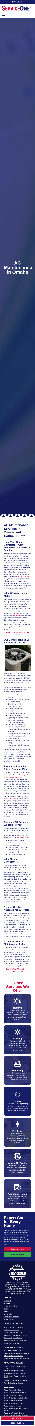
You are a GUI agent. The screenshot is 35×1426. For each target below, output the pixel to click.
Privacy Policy (9, 1319)
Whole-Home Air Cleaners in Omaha (17, 1358)
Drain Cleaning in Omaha (13, 1395)
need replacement (23, 837)
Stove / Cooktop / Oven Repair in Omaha (15, 1367)
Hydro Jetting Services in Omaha (15, 1398)
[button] (3, 14)
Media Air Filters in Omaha (13, 1356)
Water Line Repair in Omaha (14, 1413)
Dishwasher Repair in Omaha (14, 1373)
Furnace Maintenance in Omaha (15, 1340)
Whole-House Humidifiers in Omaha (16, 1353)
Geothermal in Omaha (12, 1343)
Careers (7, 1303)
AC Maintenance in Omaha (13, 1332)
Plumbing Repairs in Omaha (14, 1403)
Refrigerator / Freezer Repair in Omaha (15, 1377)
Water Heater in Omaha (12, 1406)
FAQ (5, 1311)
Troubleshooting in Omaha (13, 1383)
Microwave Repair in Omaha (14, 1370)
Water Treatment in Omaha (13, 1390)
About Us (7, 1301)
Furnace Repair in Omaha (13, 1338)
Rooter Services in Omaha (13, 1400)
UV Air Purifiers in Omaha (13, 1350)
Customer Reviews (11, 1306)
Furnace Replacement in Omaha (15, 1335)
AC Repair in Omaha (11, 1330)
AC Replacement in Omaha (13, 1327)
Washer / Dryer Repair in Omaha (15, 1380)
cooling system (23, 576)
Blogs (6, 1309)
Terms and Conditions (11, 1317)
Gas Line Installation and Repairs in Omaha (16, 1409)
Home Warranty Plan (11, 798)
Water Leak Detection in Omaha (15, 1392)
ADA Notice (8, 1314)
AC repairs (17, 615)
